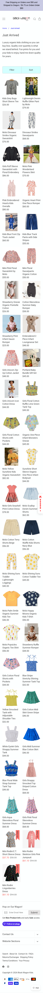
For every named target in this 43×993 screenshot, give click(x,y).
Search (5, 954)
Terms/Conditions (10, 961)
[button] (40, 504)
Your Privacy (24, 961)
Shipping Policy (26, 957)
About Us (13, 954)
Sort (31, 70)
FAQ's (31, 954)
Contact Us (22, 954)
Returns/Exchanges (10, 957)
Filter (12, 70)
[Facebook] (3, 966)
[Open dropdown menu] (37, 934)
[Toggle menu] (3, 18)
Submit (34, 912)
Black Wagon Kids (25, 973)
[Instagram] (8, 966)
